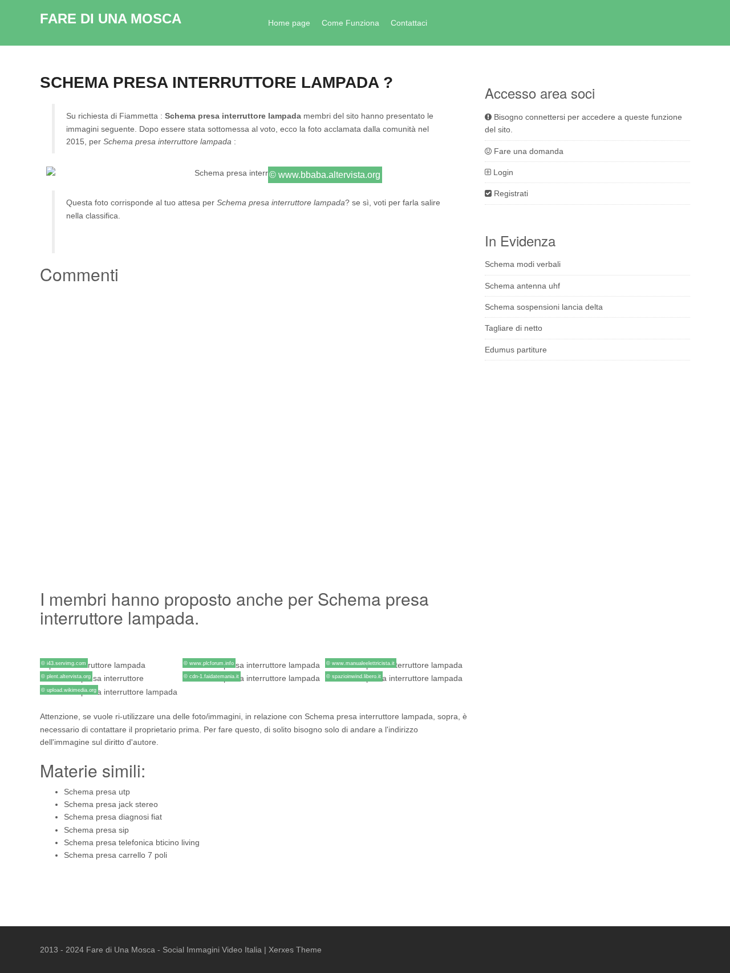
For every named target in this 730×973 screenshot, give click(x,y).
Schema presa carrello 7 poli (115, 855)
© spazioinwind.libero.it (353, 676)
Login (502, 172)
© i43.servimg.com (63, 663)
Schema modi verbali (523, 264)
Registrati (510, 193)
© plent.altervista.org (66, 676)
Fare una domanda (527, 151)
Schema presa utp (97, 791)
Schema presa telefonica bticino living (132, 842)
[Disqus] (254, 431)
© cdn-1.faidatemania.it (211, 676)
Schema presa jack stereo (111, 804)
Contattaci (409, 22)
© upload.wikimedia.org (68, 690)
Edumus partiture (516, 349)
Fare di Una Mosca (110, 18)
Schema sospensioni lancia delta (544, 306)
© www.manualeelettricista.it (360, 663)
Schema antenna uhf (522, 285)
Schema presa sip (96, 829)
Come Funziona (350, 22)
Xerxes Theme (295, 949)
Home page (289, 22)
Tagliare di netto (513, 328)
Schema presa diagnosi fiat (113, 816)
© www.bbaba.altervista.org (324, 175)
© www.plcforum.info (209, 663)
